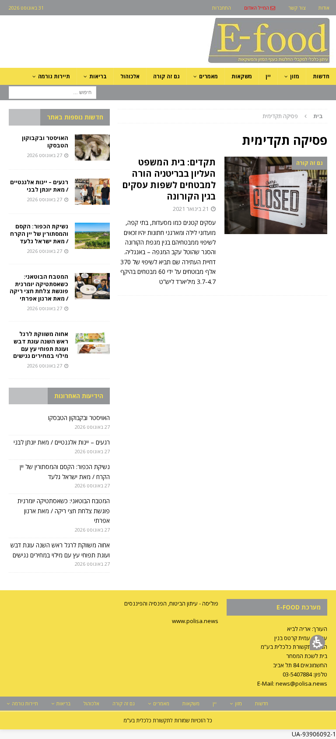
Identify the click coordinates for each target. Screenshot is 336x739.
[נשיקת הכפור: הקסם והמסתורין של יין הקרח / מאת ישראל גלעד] (92, 236)
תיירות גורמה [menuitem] (54, 76)
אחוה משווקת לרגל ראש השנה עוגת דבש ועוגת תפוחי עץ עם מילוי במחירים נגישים (40, 345)
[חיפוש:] (52, 92)
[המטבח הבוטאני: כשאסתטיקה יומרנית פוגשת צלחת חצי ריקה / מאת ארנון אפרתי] (92, 286)
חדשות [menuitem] (321, 76)
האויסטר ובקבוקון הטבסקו (45, 141)
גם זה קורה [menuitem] (166, 76)
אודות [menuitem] (323, 7)
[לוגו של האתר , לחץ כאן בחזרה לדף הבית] (222, 63)
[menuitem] (260, 7)
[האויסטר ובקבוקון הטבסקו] (92, 147)
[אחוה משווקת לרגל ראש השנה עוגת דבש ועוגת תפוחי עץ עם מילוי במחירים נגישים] (92, 343)
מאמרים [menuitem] (208, 76)
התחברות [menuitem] (221, 7)
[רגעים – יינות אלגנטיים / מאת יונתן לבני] (92, 192)
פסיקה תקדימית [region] (292, 116)
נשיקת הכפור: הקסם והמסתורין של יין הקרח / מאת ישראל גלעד (39, 233)
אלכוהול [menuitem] (130, 76)
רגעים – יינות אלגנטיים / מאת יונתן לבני (39, 185)
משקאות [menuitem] (241, 76)
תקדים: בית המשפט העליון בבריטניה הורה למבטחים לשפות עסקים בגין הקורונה (169, 179)
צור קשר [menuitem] (296, 7)
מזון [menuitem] (294, 76)
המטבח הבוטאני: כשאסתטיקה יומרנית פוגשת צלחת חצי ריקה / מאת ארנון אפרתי (39, 288)
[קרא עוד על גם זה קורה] (275, 195)
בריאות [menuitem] (98, 76)
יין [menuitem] (268, 76)
